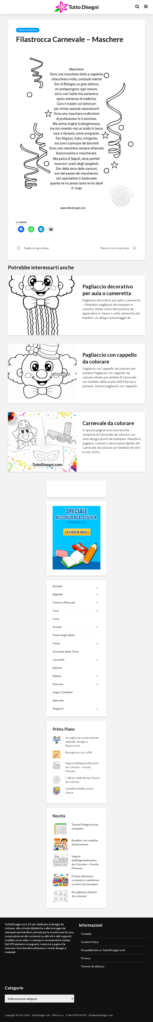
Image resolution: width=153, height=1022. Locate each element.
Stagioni (58, 708)
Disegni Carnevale (27, 30)
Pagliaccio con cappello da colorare (109, 358)
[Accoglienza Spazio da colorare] (61, 895)
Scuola (57, 627)
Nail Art (57, 668)
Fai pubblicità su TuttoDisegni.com (103, 950)
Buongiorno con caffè (78, 752)
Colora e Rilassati (64, 602)
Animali (57, 586)
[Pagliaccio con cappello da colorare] (42, 373)
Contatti (86, 934)
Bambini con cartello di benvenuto (85, 842)
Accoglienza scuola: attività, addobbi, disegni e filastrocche (82, 741)
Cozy (56, 619)
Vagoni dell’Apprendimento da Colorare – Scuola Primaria (82, 767)
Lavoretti (58, 659)
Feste (56, 643)
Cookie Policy (90, 942)
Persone (58, 684)
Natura (57, 676)
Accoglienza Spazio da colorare (84, 894)
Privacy (85, 958)
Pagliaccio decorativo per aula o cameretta (107, 289)
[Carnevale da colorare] (42, 442)
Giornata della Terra (65, 651)
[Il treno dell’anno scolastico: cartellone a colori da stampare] (61, 880)
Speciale (58, 700)
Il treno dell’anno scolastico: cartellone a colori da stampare (85, 880)
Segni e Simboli (63, 692)
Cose (56, 610)
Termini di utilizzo (92, 966)
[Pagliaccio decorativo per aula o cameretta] (42, 305)
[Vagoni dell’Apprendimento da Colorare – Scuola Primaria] (61, 860)
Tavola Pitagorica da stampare (85, 826)
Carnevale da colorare (108, 423)
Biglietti (58, 594)
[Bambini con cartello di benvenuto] (61, 844)
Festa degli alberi (64, 635)
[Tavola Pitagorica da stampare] (61, 828)
